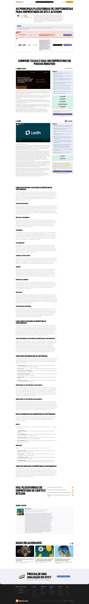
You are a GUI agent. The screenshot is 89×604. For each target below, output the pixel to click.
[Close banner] (50, 292)
